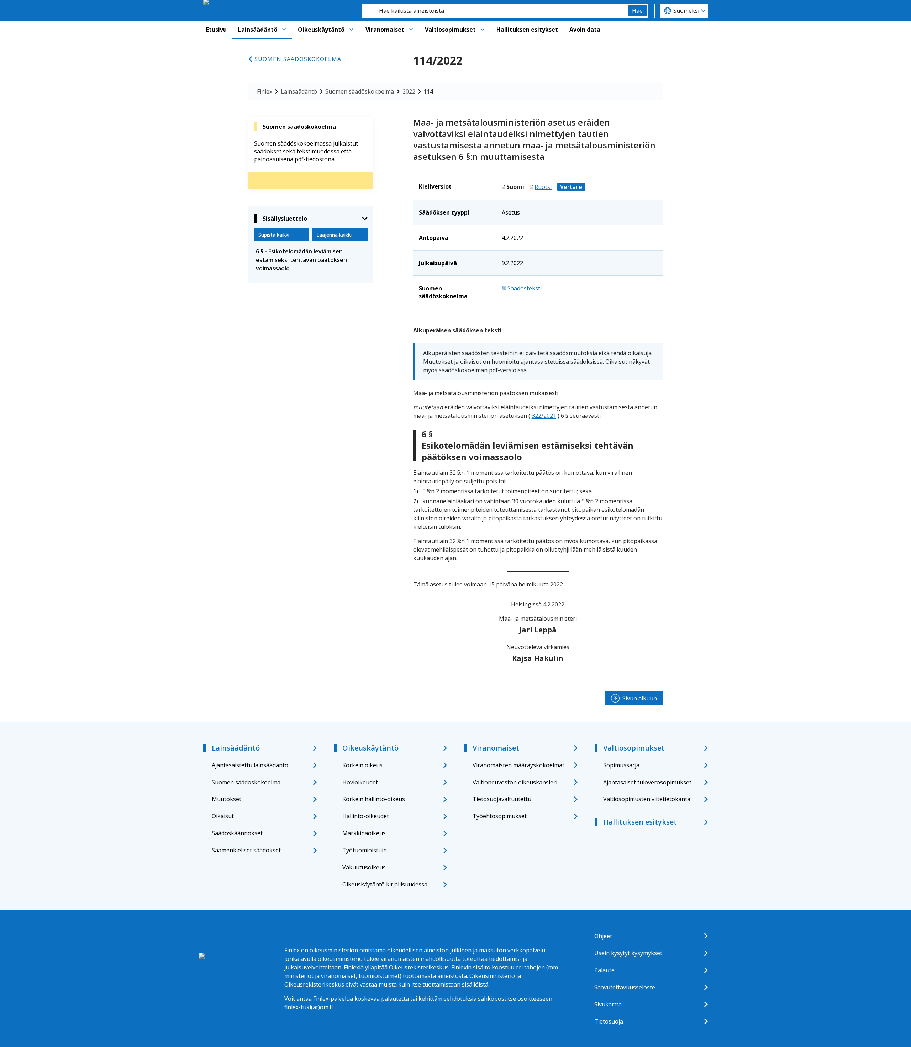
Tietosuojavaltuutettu (502, 799)
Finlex (264, 91)
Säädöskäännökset (237, 833)
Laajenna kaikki (334, 234)
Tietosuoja (608, 1021)
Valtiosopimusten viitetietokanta (646, 799)
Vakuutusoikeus (364, 867)
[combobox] (495, 11)
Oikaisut (223, 816)
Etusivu (216, 29)
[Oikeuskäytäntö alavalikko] (351, 29)
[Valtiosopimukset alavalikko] (482, 29)
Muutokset (226, 799)
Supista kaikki (273, 234)
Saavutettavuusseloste (624, 987)
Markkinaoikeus (364, 833)
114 (428, 91)
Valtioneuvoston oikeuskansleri (515, 782)
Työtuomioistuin (364, 850)
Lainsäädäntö (257, 29)
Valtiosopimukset (450, 29)
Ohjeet (603, 936)
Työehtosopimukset (500, 816)
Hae (637, 11)
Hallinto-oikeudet (365, 816)
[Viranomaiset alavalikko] (411, 29)
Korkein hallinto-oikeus (373, 799)
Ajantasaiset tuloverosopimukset (647, 782)
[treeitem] (311, 260)
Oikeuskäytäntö (321, 29)
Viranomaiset (384, 29)
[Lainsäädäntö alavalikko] (284, 29)
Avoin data (584, 29)
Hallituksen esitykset (527, 29)
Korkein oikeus (362, 765)
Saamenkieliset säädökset (246, 850)
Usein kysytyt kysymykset (628, 953)
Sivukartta (608, 1004)
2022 (408, 91)
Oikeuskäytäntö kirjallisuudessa (384, 884)
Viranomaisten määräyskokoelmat (518, 765)
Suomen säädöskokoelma (297, 59)
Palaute (604, 970)
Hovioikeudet (360, 782)
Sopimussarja (621, 765)
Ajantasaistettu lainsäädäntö (250, 765)
